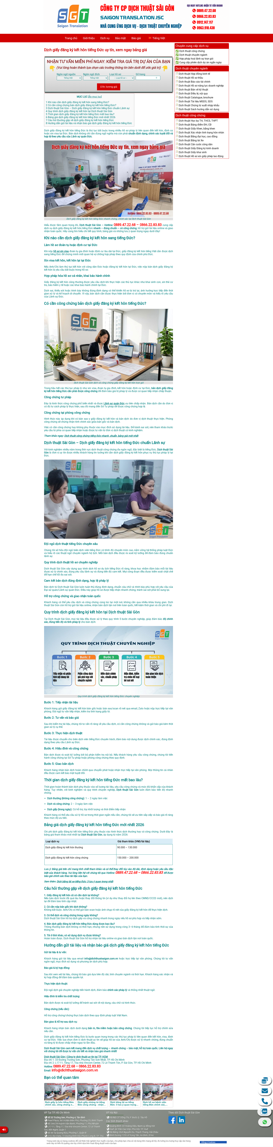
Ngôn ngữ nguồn (66, 74)
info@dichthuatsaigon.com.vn (265, 1091)
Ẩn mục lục (95, 96)
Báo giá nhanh (265, 1080)
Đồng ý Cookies (208, 1142)
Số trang (140, 74)
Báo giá (136, 38)
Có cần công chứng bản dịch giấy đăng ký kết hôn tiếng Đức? (81, 105)
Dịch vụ (104, 38)
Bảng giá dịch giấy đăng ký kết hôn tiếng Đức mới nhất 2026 (80, 117)
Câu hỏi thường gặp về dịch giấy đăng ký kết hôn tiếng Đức (80, 120)
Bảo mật (120, 38)
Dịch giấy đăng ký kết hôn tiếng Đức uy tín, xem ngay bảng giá (95, 50)
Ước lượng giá (108, 86)
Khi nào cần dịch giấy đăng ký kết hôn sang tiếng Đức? (77, 102)
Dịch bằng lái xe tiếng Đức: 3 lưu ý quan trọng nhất (85, 881)
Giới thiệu (89, 38)
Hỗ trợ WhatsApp (265, 1122)
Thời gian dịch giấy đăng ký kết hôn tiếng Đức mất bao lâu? (80, 114)
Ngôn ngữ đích (91, 74)
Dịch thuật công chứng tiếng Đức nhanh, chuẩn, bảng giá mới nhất (101, 435)
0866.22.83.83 (265, 1101)
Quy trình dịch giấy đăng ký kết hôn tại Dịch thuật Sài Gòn (79, 111)
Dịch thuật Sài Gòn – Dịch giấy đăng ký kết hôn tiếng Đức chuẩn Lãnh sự (88, 108)
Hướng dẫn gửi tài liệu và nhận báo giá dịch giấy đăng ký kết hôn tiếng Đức (89, 123)
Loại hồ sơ (115, 74)
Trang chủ (71, 38)
